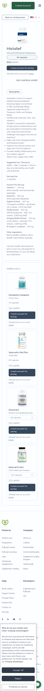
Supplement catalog (10, 568)
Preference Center (18, 686)
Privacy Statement (14, 661)
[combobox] (35, 17)
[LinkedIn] (8, 619)
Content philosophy (31, 552)
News (25, 568)
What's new (7, 538)
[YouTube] (14, 619)
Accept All (18, 670)
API (24, 596)
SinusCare (14, 409)
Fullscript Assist (8, 547)
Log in (31, 73)
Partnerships (28, 547)
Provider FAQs (8, 598)
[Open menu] (40, 5)
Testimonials (28, 564)
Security (5, 612)
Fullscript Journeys (9, 552)
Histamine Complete (19, 295)
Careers (26, 542)
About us (27, 538)
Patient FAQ (7, 602)
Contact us (6, 607)
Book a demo (7, 588)
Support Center (8, 593)
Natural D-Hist (16, 467)
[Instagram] (20, 619)
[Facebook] (2, 619)
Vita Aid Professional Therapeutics (21, 52)
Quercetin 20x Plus (18, 352)
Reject (18, 678)
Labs (4, 556)
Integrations (7, 542)
